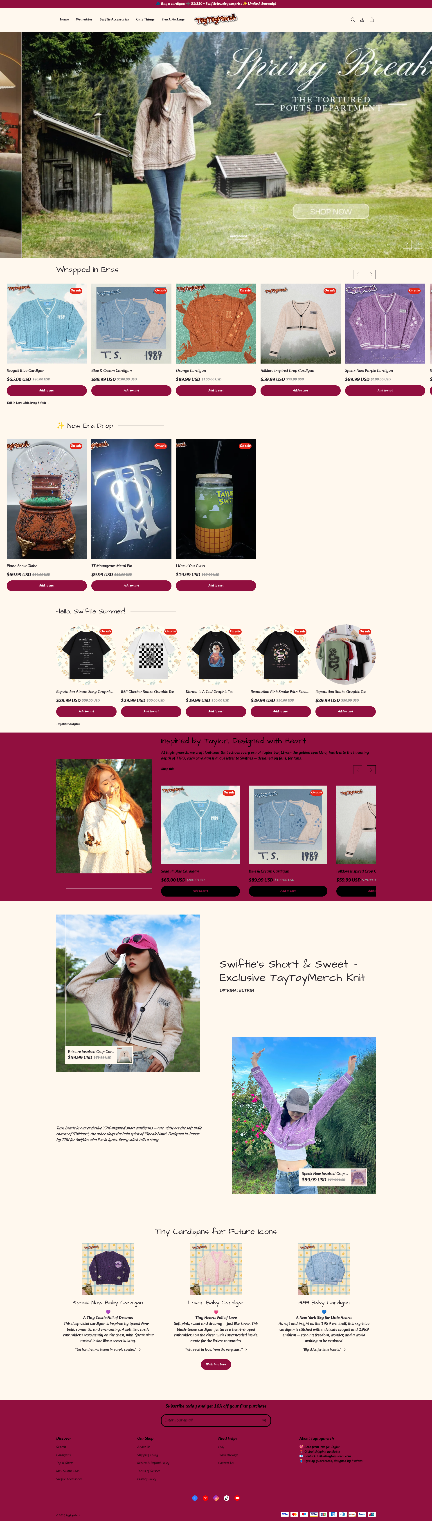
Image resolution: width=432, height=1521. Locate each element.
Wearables (84, 19)
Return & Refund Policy (153, 1463)
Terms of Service (148, 1471)
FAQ (221, 1447)
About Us (143, 1447)
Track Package (173, 19)
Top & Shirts (64, 1463)
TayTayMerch (73, 1515)
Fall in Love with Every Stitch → (28, 403)
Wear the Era (216, 236)
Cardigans (63, 1455)
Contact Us (226, 1463)
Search (61, 1447)
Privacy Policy (146, 1479)
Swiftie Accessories (114, 19)
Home (64, 19)
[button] (352, 19)
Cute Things (145, 19)
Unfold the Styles (68, 724)
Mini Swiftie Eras (67, 1471)
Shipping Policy (147, 1455)
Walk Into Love (216, 1364)
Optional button (237, 990)
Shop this (167, 769)
